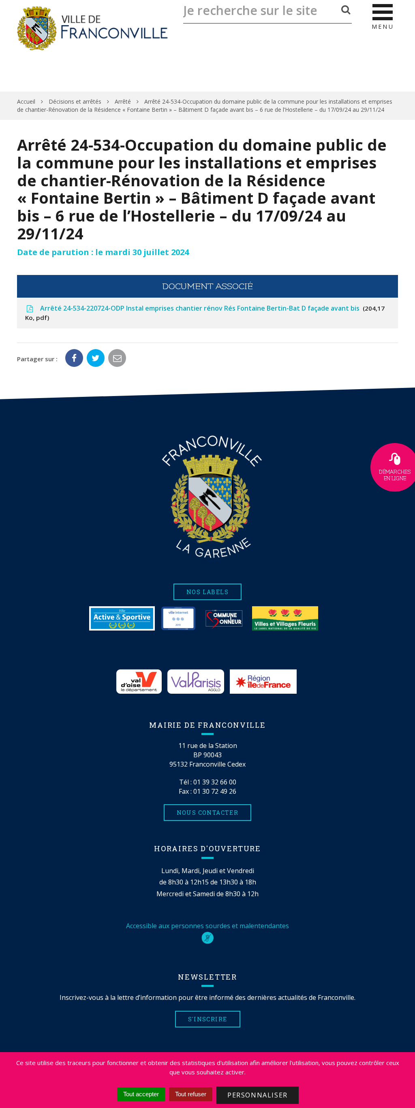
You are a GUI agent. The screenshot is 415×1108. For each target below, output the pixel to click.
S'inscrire (207, 1019)
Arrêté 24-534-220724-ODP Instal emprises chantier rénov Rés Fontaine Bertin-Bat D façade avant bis (205, 313)
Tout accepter (141, 1094)
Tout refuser (190, 1094)
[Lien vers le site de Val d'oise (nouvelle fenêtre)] (139, 681)
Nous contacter (208, 812)
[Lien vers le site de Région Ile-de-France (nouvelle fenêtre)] (263, 681)
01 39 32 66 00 (214, 782)
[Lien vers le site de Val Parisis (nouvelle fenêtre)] (195, 681)
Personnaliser (257, 1095)
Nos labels (207, 592)
